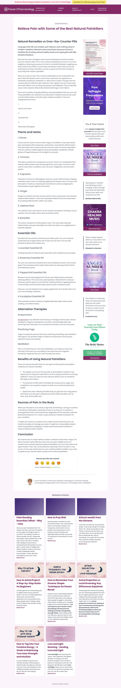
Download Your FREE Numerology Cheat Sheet (89, 2)
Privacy (66, 684)
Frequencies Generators (102, 9)
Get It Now (95, 145)
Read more (21, 558)
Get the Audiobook (94, 174)
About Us (55, 684)
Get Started (94, 358)
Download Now (95, 229)
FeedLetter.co (56, 467)
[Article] (29, 506)
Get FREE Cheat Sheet (94, 73)
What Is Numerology (76, 9)
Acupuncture (23, 320)
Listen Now (94, 108)
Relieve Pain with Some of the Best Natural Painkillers (60, 28)
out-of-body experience (33, 595)
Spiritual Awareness (61, 23)
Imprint (61, 684)
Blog (92, 9)
